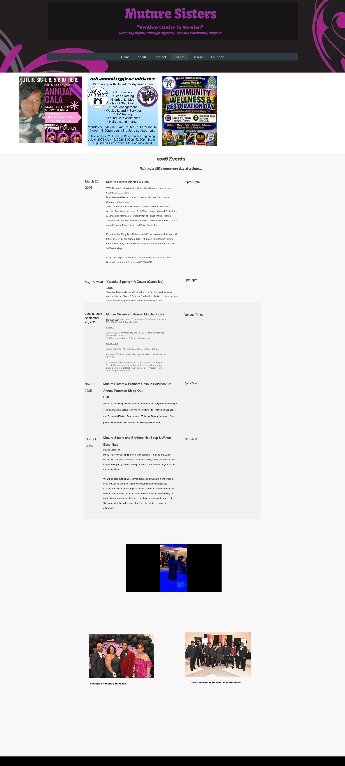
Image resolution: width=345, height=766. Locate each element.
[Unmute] (136, 587)
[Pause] (130, 587)
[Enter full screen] (216, 587)
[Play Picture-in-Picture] (210, 587)
